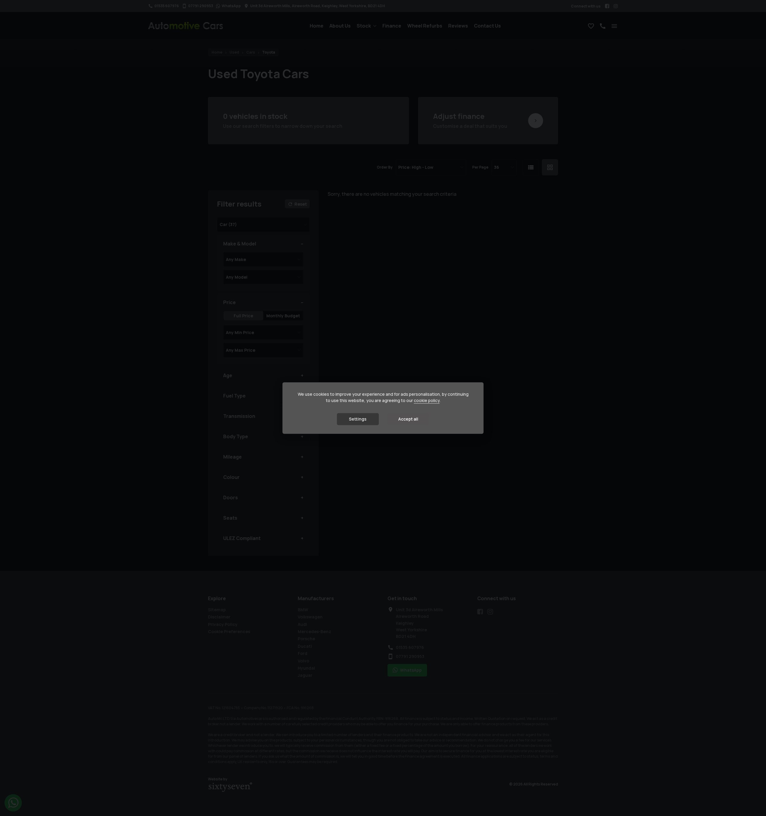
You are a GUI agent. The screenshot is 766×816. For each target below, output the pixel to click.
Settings (358, 419)
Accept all (408, 419)
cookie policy (427, 400)
